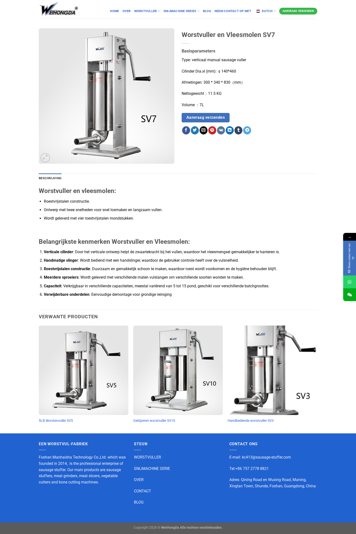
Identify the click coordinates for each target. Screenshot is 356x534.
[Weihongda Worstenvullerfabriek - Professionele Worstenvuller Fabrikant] (59, 9)
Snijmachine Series (179, 11)
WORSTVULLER (147, 457)
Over (127, 11)
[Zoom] (45, 158)
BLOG (207, 11)
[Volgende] (317, 379)
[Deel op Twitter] (195, 130)
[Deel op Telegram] (247, 130)
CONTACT (142, 491)
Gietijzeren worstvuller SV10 (154, 421)
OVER (139, 479)
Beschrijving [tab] (50, 178)
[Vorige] (39, 379)
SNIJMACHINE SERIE (152, 468)
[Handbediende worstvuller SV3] (272, 370)
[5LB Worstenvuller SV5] (83, 370)
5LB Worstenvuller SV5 (56, 421)
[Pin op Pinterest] (212, 130)
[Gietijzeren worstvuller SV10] (178, 370)
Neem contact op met (233, 11)
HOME (114, 11)
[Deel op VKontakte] (221, 130)
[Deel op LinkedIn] (230, 130)
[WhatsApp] (349, 281)
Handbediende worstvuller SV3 (251, 421)
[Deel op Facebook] (186, 130)
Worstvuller (145, 11)
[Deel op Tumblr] (238, 130)
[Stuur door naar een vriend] (204, 130)
